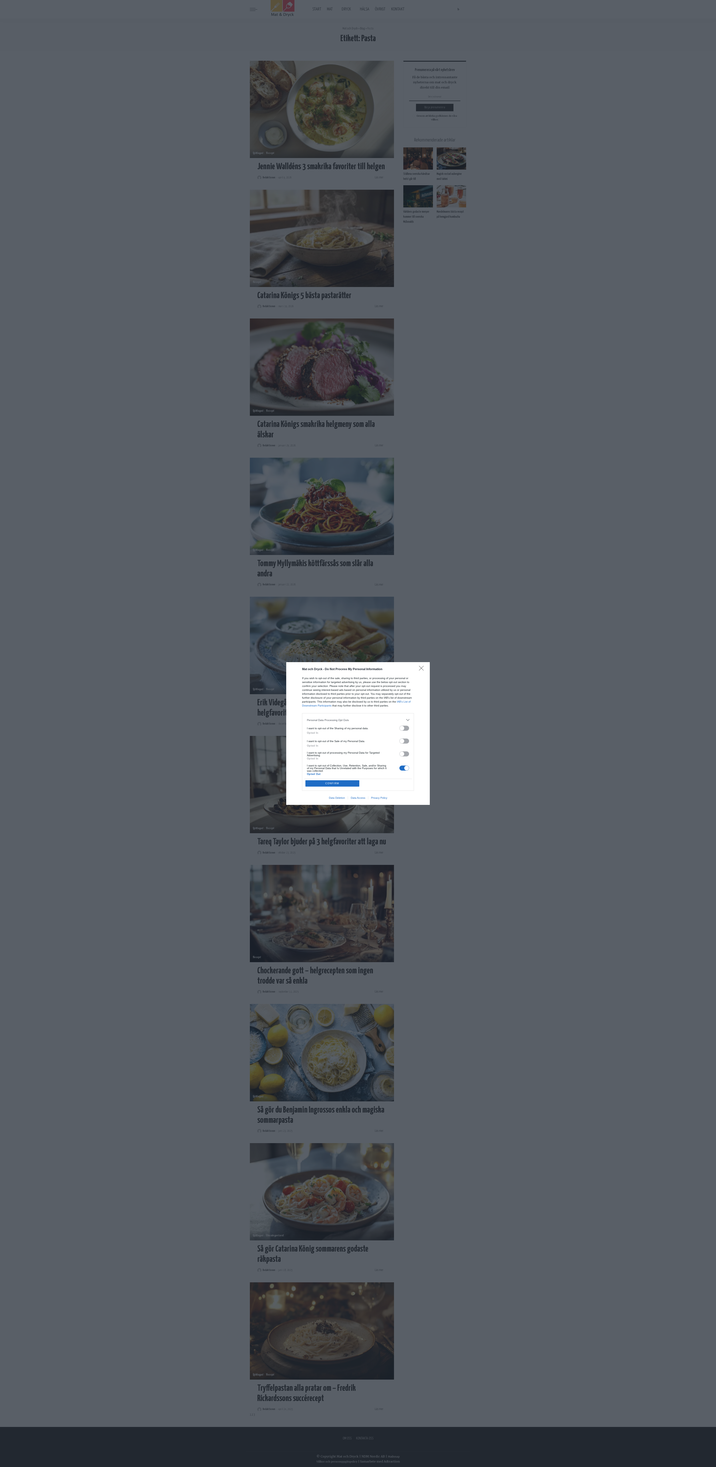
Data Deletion (337, 797)
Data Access (358, 797)
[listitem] (358, 720)
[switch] (404, 728)
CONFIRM (332, 783)
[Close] (422, 669)
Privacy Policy (379, 797)
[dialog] (358, 733)
